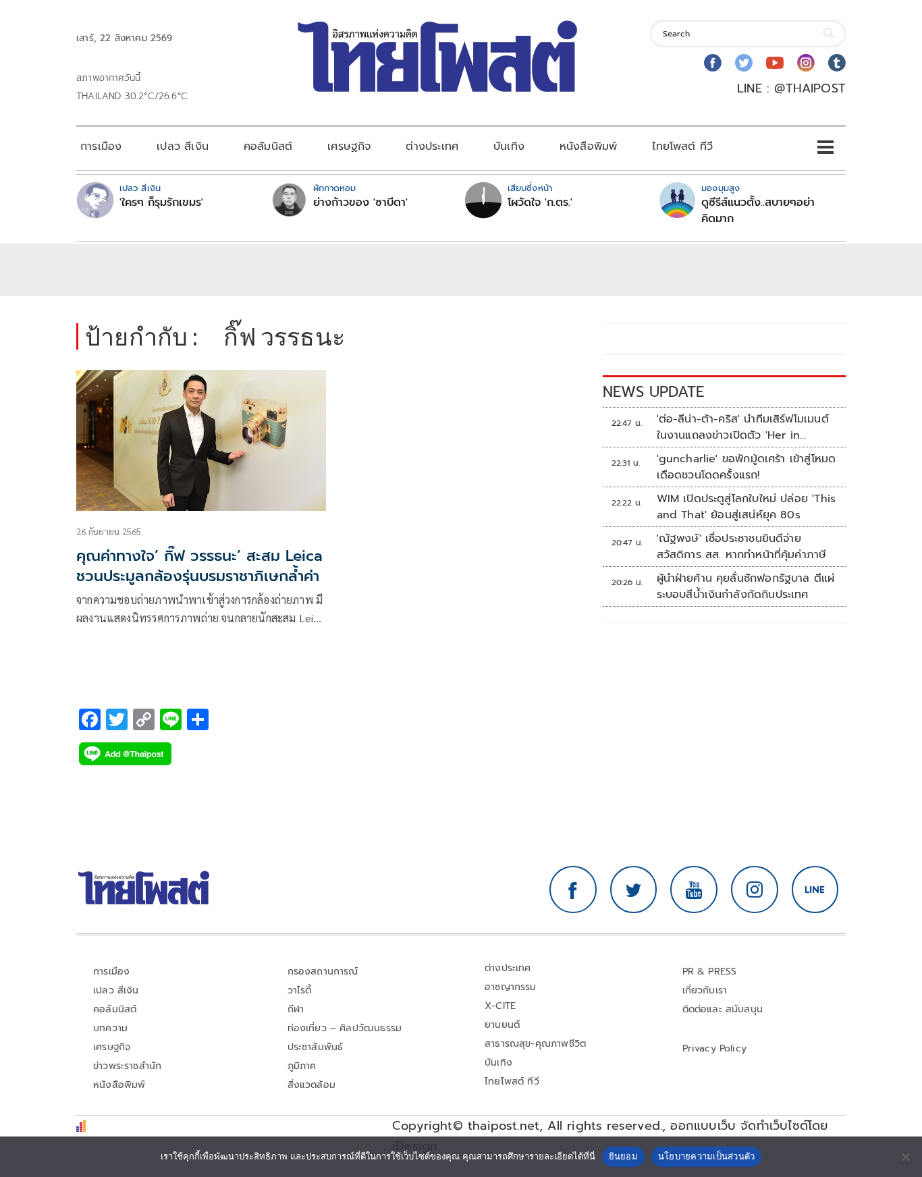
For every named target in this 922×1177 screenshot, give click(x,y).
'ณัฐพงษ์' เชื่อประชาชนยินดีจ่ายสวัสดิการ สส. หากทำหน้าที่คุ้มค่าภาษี (742, 546)
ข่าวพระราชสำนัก (127, 1066)
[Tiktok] (836, 63)
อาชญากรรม (511, 987)
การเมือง (100, 146)
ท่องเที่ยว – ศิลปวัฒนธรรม (345, 1028)
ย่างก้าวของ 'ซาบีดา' (360, 202)
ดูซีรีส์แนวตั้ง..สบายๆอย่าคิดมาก (758, 210)
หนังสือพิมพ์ (588, 146)
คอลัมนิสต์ (268, 146)
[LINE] (815, 889)
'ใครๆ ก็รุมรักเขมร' (161, 202)
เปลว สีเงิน (183, 146)
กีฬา (296, 1009)
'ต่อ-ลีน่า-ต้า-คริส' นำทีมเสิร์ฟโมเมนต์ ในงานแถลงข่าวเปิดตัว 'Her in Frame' (743, 427)
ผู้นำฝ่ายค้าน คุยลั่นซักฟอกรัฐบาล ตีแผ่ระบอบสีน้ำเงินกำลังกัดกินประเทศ (746, 586)
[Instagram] (805, 63)
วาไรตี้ (300, 990)
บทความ (110, 1028)
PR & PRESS (709, 971)
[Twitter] (743, 63)
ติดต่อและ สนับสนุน (722, 1009)
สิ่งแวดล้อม (311, 1085)
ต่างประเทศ (432, 146)
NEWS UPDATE (653, 392)
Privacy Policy (714, 1048)
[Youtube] (774, 63)
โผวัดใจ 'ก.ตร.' (540, 202)
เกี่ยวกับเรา (705, 990)
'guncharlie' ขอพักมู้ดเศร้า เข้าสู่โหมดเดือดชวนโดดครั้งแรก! (746, 467)
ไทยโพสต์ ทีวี (682, 146)
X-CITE (500, 1006)
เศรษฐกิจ (349, 146)
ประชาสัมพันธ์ (316, 1047)
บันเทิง (508, 146)
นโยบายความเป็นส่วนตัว (706, 1156)
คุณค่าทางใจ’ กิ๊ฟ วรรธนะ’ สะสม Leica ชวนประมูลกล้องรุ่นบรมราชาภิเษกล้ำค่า (199, 566)
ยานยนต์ (502, 1025)
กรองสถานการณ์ (323, 971)
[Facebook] (712, 63)
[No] (905, 1157)
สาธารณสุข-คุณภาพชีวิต (535, 1044)
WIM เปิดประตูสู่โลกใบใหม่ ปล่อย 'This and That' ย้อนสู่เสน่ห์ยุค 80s (746, 507)
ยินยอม (623, 1156)
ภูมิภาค (302, 1066)
